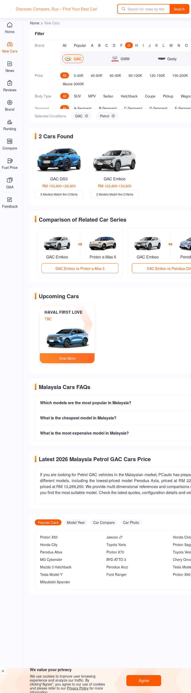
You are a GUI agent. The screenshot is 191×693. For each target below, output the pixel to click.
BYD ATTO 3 (116, 559)
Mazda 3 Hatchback (55, 566)
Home (34, 22)
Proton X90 (182, 574)
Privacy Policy (78, 688)
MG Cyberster (51, 559)
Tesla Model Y (51, 574)
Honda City (48, 544)
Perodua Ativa (51, 551)
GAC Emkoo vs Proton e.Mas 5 (79, 268)
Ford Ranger (116, 574)
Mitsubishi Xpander (55, 581)
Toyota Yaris (116, 544)
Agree (144, 680)
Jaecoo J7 (114, 537)
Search (179, 8)
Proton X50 (49, 537)
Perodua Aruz (117, 566)
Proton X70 (115, 551)
